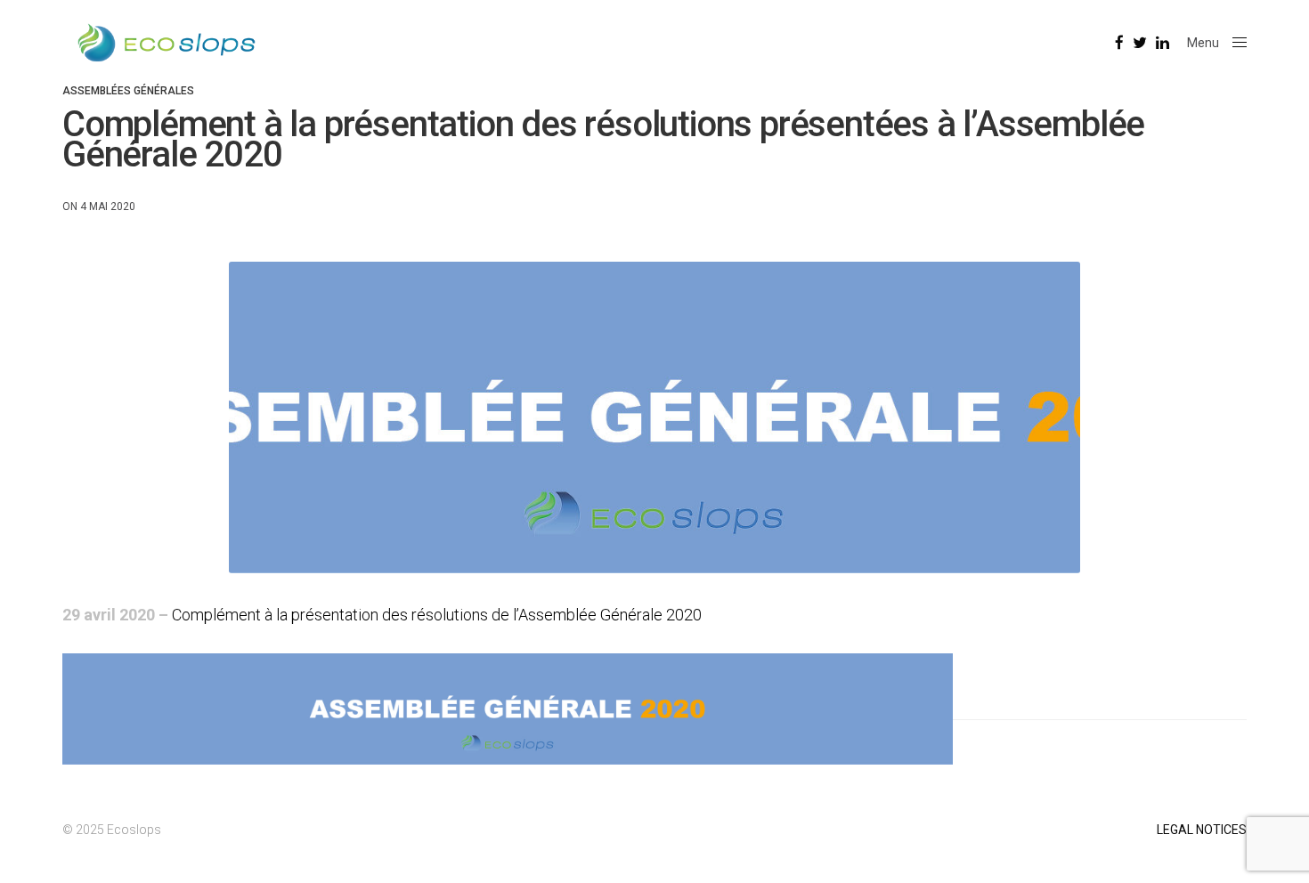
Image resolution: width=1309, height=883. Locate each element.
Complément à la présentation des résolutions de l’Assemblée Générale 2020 (437, 614)
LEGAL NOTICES (1202, 829)
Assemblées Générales (128, 90)
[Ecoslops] (166, 43)
